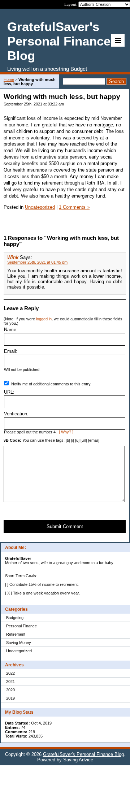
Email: (10, 351)
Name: (11, 329)
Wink (12, 257)
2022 (10, 673)
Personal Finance (21, 626)
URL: (9, 392)
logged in (44, 319)
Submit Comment (65, 526)
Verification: (16, 413)
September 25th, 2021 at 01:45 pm (37, 262)
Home (9, 79)
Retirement (15, 634)
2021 (10, 681)
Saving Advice (78, 759)
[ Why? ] (66, 432)
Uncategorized (19, 651)
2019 (10, 698)
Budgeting (14, 617)
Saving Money (18, 642)
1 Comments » (74, 207)
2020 (10, 690)
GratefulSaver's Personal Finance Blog (83, 754)
